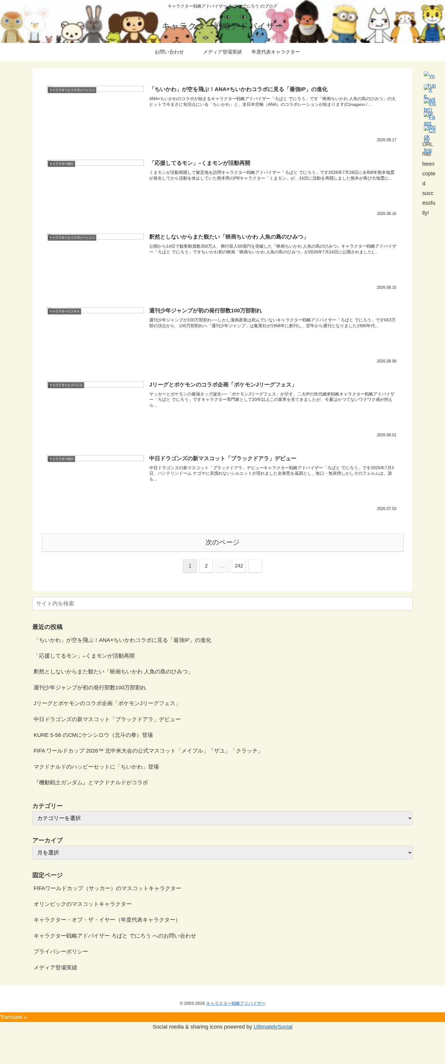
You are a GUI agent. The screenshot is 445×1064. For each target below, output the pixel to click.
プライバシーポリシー (61, 951)
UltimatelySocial (273, 1027)
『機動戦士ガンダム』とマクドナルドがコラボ (91, 782)
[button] (407, 603)
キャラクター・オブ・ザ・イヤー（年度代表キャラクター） (107, 920)
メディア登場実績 (55, 968)
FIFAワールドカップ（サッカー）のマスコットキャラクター (107, 888)
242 (239, 565)
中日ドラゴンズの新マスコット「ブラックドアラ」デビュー (107, 719)
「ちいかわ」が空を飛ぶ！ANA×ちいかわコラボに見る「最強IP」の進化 (122, 640)
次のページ (223, 542)
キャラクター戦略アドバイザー (235, 1003)
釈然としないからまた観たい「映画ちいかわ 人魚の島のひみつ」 (113, 672)
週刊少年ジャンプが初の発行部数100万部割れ (90, 688)
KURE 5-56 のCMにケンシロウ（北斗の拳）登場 (93, 735)
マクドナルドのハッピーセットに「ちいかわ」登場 (96, 767)
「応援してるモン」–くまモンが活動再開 (84, 656)
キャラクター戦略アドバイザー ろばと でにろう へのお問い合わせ (115, 936)
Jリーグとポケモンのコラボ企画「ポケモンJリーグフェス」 (107, 703)
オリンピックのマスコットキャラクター (83, 904)
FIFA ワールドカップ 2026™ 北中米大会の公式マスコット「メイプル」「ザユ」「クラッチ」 (148, 751)
